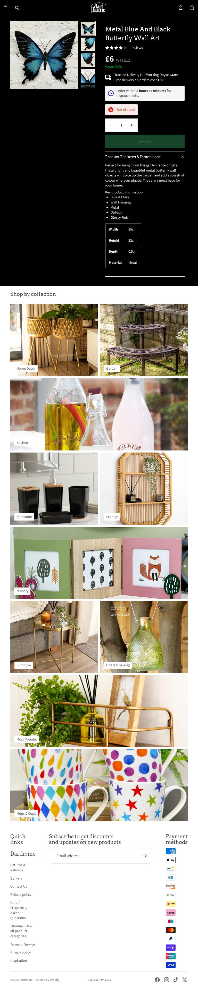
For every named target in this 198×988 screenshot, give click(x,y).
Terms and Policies (99, 980)
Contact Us (18, 886)
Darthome (26, 980)
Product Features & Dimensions (133, 157)
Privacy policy (20, 952)
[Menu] (5, 6)
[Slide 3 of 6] (88, 60)
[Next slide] (72, 55)
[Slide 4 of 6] (88, 76)
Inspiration (18, 960)
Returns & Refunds (17, 867)
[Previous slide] (16, 55)
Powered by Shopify (46, 980)
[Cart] (191, 7)
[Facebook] (157, 980)
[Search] (17, 7)
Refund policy (20, 894)
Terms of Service (22, 944)
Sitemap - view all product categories (21, 931)
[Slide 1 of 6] (88, 29)
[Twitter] (185, 980)
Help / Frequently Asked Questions (18, 910)
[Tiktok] (175, 980)
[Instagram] (166, 980)
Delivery (16, 878)
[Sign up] (144, 855)
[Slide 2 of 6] (88, 45)
